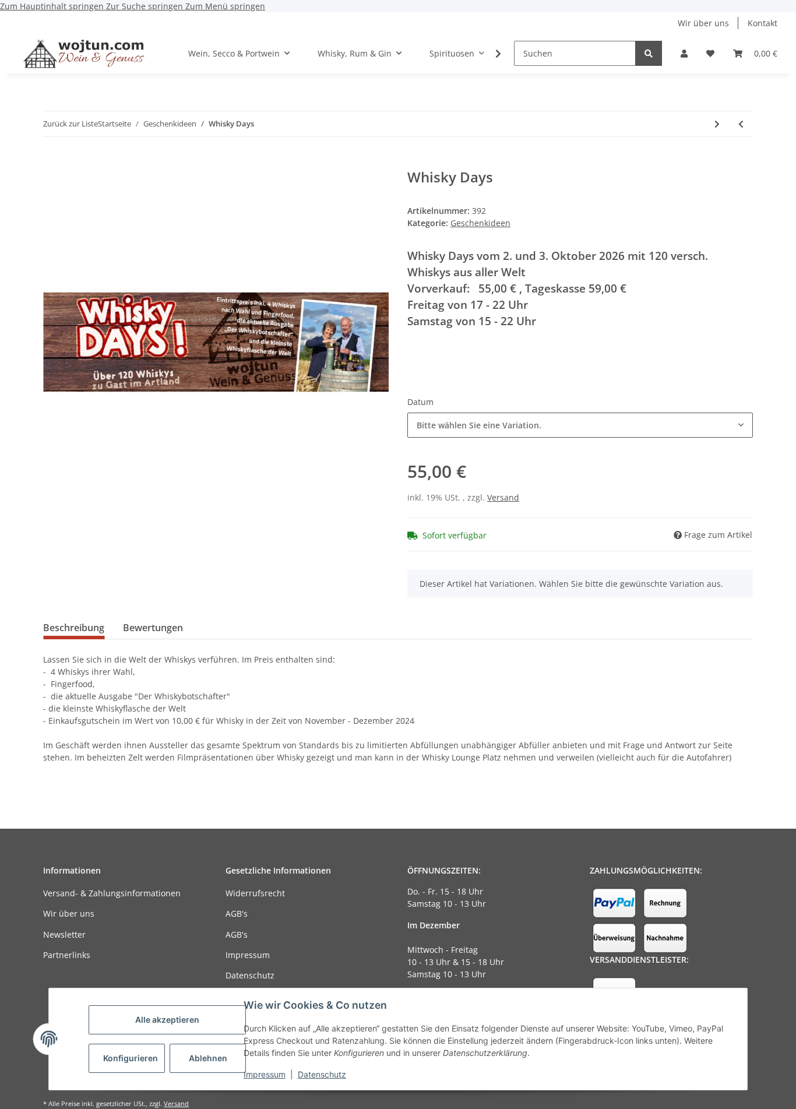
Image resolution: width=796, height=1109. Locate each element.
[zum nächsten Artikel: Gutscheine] (717, 123)
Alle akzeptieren (167, 1019)
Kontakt (762, 23)
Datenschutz (322, 1074)
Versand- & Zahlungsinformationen (112, 893)
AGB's (237, 913)
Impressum (265, 1074)
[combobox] (580, 425)
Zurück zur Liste (70, 123)
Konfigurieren (130, 1058)
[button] (684, 53)
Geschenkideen (480, 222)
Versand (503, 497)
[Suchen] (648, 53)
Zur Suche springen (145, 6)
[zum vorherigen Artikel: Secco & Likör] (741, 123)
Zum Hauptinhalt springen (53, 6)
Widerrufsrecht (255, 893)
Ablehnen (208, 1058)
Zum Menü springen (225, 6)
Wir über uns (703, 23)
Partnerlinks (66, 954)
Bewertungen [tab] (153, 627)
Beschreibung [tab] (73, 627)
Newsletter (64, 934)
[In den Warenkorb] (52, 162)
